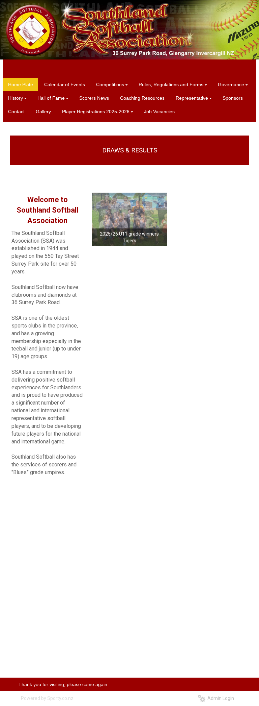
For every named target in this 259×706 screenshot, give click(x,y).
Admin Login (219, 698)
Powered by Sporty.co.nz (47, 698)
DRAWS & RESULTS (129, 150)
